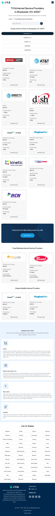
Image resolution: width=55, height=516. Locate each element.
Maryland (7, 451)
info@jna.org (33, 489)
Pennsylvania (34, 467)
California (7, 435)
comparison (27, 50)
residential (27, 33)
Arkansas (47, 431)
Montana (34, 455)
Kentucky (21, 447)
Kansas (7, 447)
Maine (47, 447)
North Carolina (20, 463)
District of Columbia (7, 439)
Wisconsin (20, 479)
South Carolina (7, 471)
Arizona (34, 431)
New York (7, 463)
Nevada (7, 459)
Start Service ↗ (14, 85)
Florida (20, 439)
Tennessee (34, 471)
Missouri (21, 455)
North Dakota (34, 463)
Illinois (20, 443)
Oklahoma (7, 467)
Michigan (34, 451)
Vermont (21, 475)
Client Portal (27, 513)
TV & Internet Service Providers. (23, 19)
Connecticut (34, 435)
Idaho (7, 443)
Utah (7, 475)
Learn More (27, 235)
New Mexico (47, 459)
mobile (27, 41)
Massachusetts (20, 451)
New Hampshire (21, 459)
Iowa (47, 443)
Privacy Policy (27, 510)
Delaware (47, 435)
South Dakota (21, 471)
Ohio (47, 463)
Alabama (7, 431)
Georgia (34, 439)
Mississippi (7, 455)
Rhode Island (47, 467)
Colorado (21, 435)
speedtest (27, 46)
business (27, 37)
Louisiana (34, 447)
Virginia (34, 475)
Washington (47, 475)
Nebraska (47, 455)
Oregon (21, 467)
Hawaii (47, 439)
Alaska (20, 431)
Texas (47, 471)
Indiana (34, 443)
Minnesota (47, 451)
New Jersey (34, 459)
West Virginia (7, 479)
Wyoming (34, 479)
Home (10, 19)
